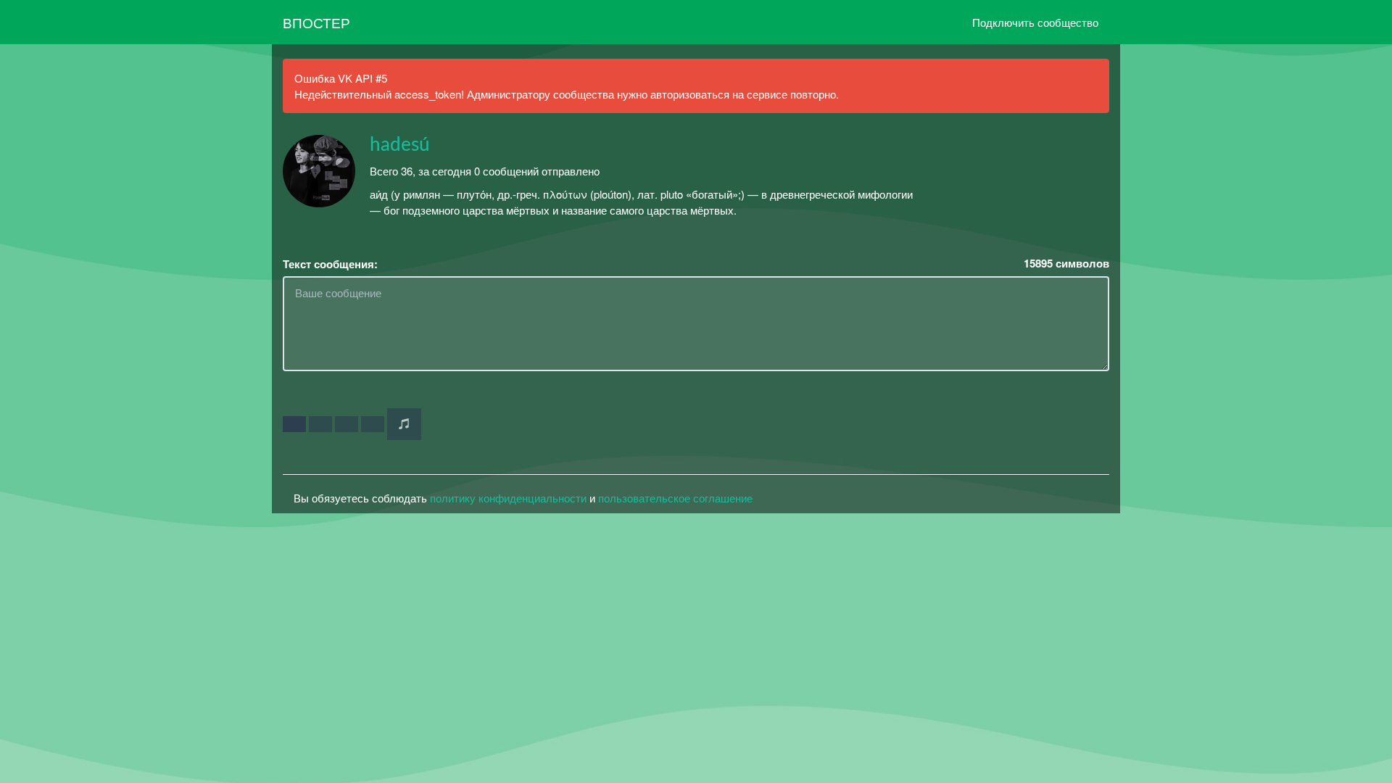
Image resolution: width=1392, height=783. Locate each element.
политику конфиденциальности (508, 497)
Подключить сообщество (1035, 22)
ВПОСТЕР (316, 22)
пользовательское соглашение (675, 497)
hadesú (400, 145)
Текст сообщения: (330, 264)
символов (1066, 263)
